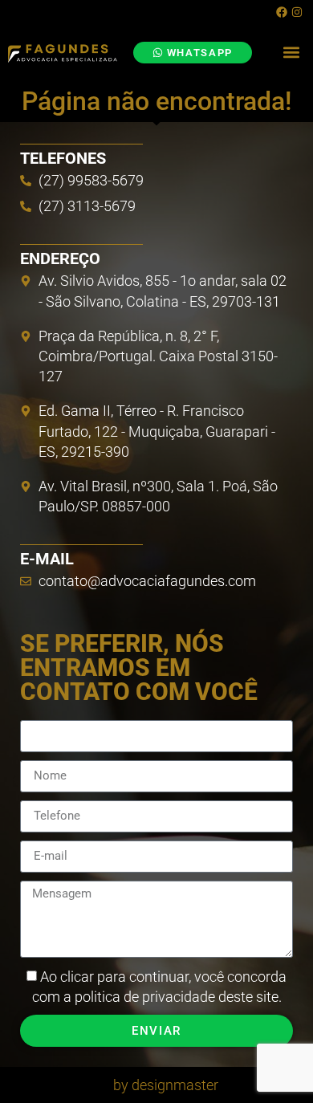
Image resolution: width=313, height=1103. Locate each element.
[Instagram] (297, 12)
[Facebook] (281, 12)
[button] (291, 52)
